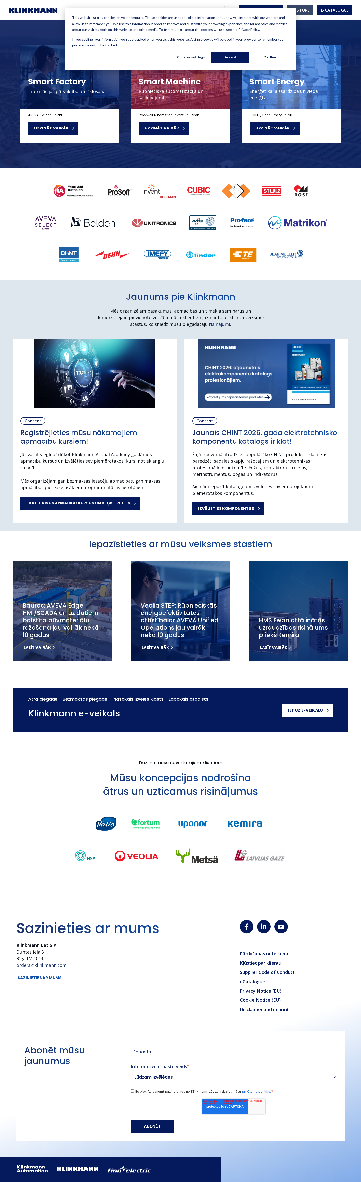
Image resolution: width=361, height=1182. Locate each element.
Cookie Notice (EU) (260, 1000)
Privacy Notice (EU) (260, 991)
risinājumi (219, 324)
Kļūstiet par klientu (260, 963)
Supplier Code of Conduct (267, 972)
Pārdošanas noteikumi (264, 953)
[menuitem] (300, 10)
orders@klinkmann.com (41, 965)
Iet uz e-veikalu (305, 710)
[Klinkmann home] (33, 10)
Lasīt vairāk (37, 647)
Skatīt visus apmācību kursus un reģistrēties (78, 503)
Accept (230, 57)
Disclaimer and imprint (264, 1009)
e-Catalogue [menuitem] (334, 10)
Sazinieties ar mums (40, 978)
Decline (270, 57)
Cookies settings (191, 57)
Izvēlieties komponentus (226, 508)
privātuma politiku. (256, 1091)
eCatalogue (252, 981)
